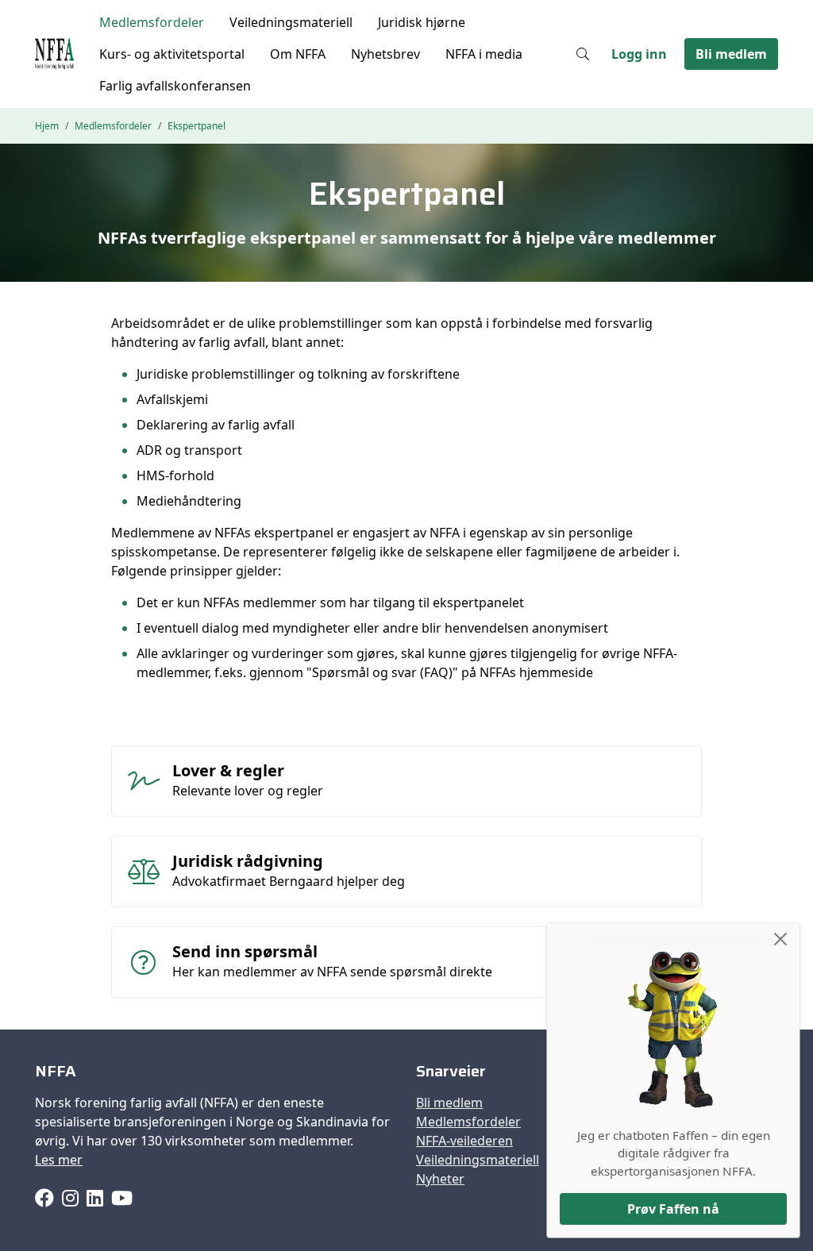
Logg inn (639, 54)
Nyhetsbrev (385, 54)
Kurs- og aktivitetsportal (172, 54)
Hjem (47, 126)
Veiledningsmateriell (291, 22)
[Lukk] (780, 939)
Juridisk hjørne (421, 22)
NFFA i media (483, 54)
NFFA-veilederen (464, 1140)
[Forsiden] (54, 54)
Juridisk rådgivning (247, 861)
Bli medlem (731, 54)
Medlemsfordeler (151, 22)
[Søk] (582, 54)
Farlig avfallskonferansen (175, 85)
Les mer (59, 1159)
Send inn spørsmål (245, 951)
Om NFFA (298, 54)
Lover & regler (228, 770)
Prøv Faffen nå (673, 1209)
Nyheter (440, 1178)
